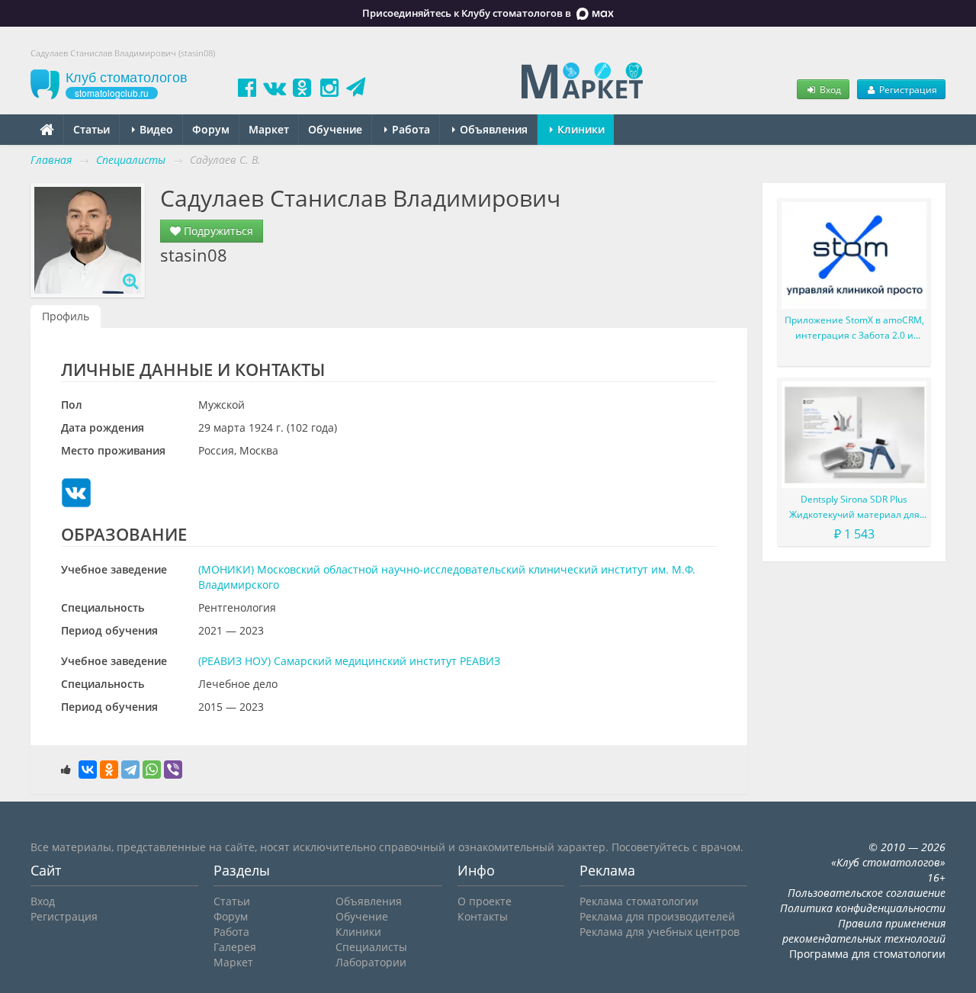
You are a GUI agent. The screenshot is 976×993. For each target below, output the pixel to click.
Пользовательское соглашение (867, 892)
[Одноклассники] (109, 769)
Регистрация (907, 89)
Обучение (335, 129)
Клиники (579, 129)
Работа (409, 129)
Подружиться (217, 230)
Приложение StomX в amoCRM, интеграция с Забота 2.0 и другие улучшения (854, 328)
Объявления (492, 129)
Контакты (483, 916)
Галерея (235, 947)
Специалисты (371, 947)
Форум (211, 129)
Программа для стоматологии (867, 953)
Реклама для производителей (657, 916)
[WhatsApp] (152, 769)
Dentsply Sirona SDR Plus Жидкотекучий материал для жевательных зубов (854, 507)
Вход (829, 89)
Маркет (269, 129)
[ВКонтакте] (88, 769)
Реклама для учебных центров (660, 931)
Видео (154, 129)
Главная (51, 160)
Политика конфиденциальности (863, 908)
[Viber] (173, 769)
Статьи (91, 129)
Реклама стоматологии (639, 901)
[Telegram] (130, 769)
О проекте (485, 901)
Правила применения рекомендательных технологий (864, 931)
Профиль (65, 316)
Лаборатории (371, 962)
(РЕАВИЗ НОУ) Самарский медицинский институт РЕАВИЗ (349, 661)
